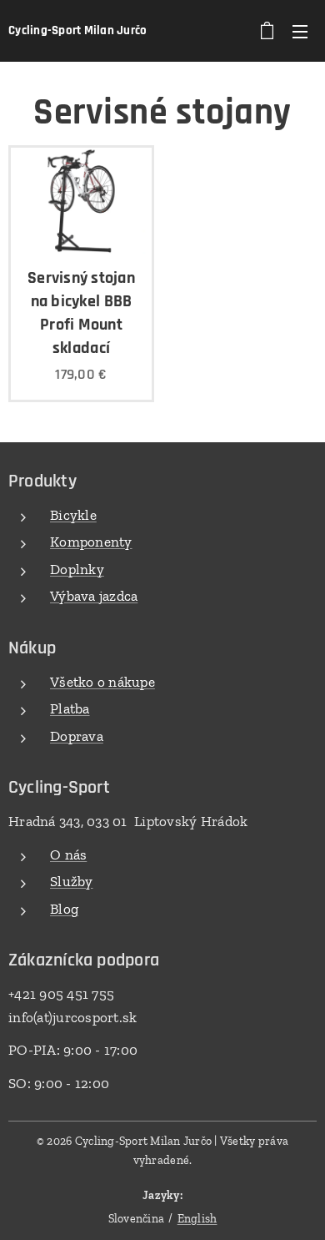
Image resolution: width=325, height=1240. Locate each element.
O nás (68, 854)
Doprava (76, 736)
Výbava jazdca (94, 595)
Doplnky (77, 569)
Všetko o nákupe (102, 681)
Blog (64, 908)
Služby (71, 881)
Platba (70, 708)
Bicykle (73, 515)
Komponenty (91, 541)
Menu (300, 31)
